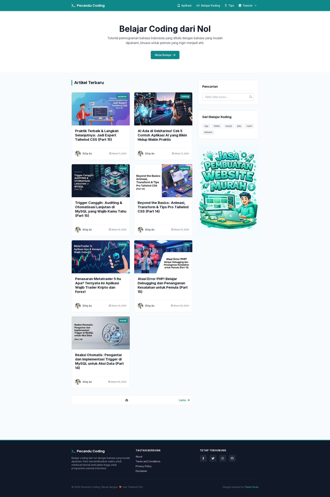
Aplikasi (186, 5)
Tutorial (247, 5)
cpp (206, 126)
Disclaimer (141, 471)
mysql (229, 126)
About (139, 456)
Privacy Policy (144, 466)
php (239, 126)
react (249, 126)
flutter (217, 126)
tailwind (208, 132)
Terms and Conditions (148, 461)
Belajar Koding (210, 5)
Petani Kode (251, 486)
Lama (182, 400)
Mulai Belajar (163, 55)
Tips (231, 5)
